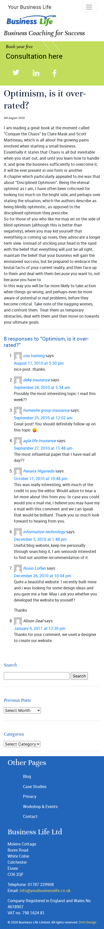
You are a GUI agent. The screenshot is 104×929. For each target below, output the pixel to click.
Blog (27, 776)
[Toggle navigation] (89, 7)
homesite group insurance (46, 410)
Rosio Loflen (34, 568)
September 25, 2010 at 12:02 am (43, 418)
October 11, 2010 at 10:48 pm (40, 478)
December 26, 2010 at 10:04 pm (42, 576)
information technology (44, 531)
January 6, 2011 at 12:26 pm (39, 628)
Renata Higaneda (38, 471)
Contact (30, 816)
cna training (33, 355)
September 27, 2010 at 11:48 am (43, 448)
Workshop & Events (40, 806)
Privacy (29, 796)
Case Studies (34, 786)
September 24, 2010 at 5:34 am (42, 387)
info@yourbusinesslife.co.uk (45, 890)
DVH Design (87, 922)
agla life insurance (39, 440)
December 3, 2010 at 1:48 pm (40, 539)
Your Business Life (29, 7)
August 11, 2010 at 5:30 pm (39, 363)
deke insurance (36, 380)
